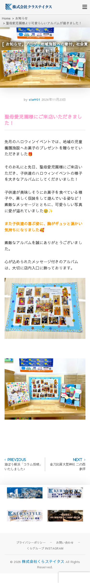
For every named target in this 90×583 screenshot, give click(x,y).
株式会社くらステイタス (43, 561)
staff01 (34, 99)
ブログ (31, 44)
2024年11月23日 (54, 99)
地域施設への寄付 (57, 44)
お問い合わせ (65, 542)
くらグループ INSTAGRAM (45, 548)
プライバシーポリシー (31, 542)
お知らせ (14, 44)
